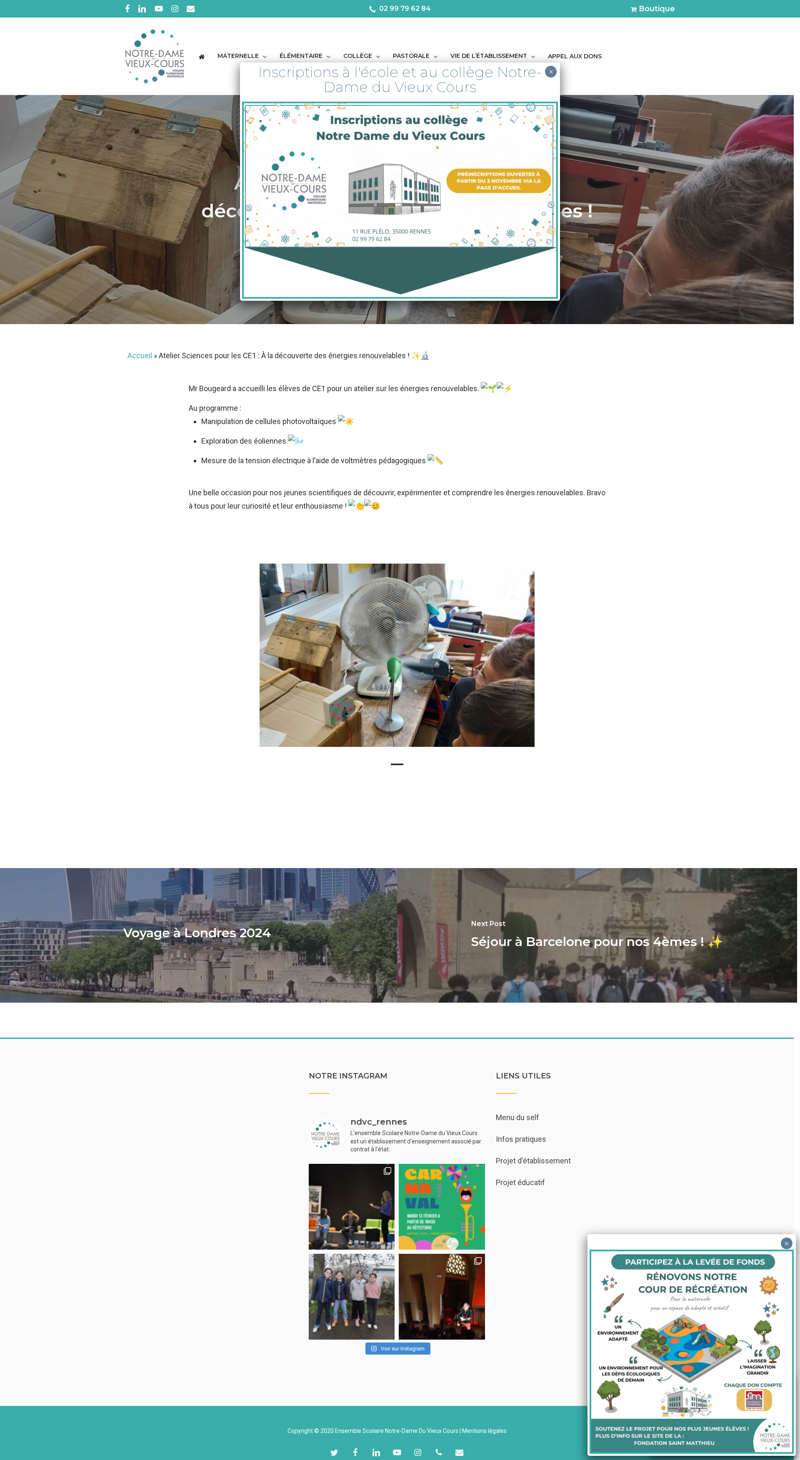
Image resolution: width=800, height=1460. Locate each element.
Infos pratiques (521, 1139)
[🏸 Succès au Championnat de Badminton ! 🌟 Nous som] (352, 1297)
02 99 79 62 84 (404, 8)
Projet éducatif (520, 1182)
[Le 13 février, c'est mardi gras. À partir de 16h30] (442, 1207)
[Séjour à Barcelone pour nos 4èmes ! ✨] (597, 935)
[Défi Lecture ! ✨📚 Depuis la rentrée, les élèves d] (352, 1207)
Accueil (140, 355)
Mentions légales (484, 1431)
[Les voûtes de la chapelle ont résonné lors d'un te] (442, 1297)
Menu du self (517, 1117)
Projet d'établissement (533, 1160)
